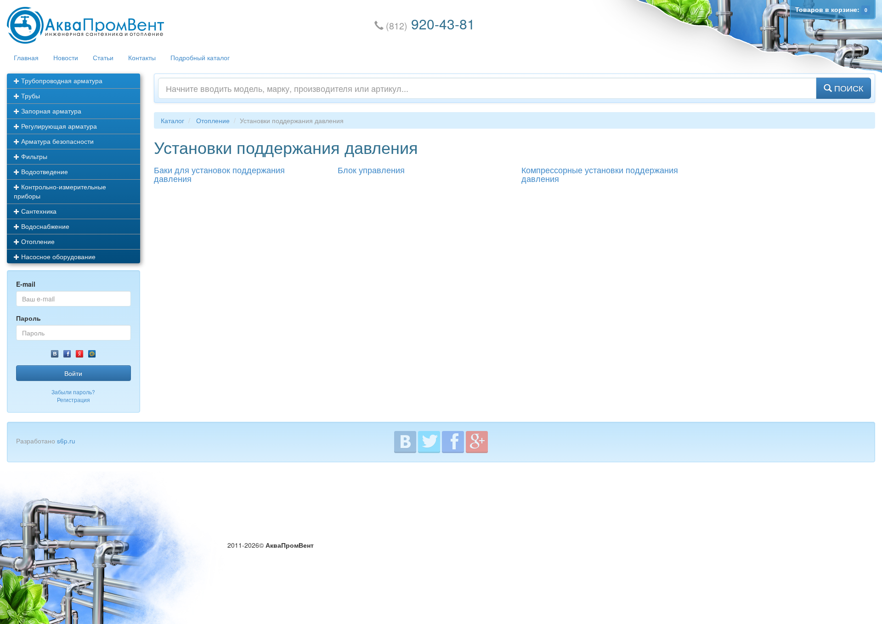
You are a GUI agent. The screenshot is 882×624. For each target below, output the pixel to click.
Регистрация (73, 399)
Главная (26, 57)
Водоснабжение (44, 226)
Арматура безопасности (56, 141)
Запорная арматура (50, 110)
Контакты (142, 57)
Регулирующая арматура (58, 125)
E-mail (25, 284)
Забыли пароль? (73, 392)
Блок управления (371, 170)
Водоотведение (43, 171)
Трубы (29, 95)
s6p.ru (66, 441)
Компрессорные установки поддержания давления (599, 174)
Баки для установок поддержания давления (219, 174)
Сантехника (38, 211)
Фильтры (33, 156)
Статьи (103, 57)
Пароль (28, 318)
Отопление (37, 241)
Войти (73, 373)
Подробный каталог (200, 57)
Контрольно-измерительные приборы (60, 191)
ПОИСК (847, 88)
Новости (65, 57)
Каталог (172, 120)
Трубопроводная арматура (60, 80)
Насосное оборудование (57, 256)
